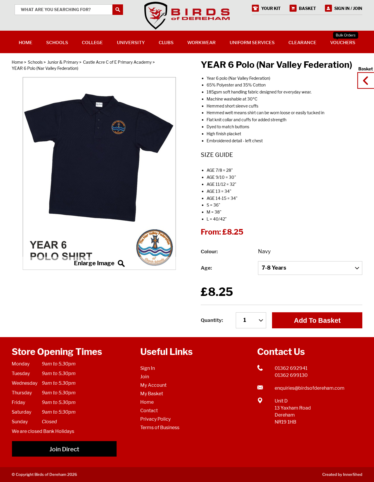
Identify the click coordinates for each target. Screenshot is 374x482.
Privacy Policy (155, 419)
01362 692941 (291, 368)
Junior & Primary (62, 62)
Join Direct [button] (64, 449)
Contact (149, 410)
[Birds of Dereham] (187, 16)
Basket (364, 75)
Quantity (211, 320)
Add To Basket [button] (317, 320)
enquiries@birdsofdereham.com (309, 388)
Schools (35, 62)
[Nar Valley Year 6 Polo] (99, 173)
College (92, 42)
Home (17, 62)
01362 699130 (291, 375)
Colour (209, 251)
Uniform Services (252, 42)
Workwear (201, 42)
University (131, 42)
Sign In (147, 368)
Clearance (302, 42)
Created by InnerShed (342, 474)
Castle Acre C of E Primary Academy (117, 62)
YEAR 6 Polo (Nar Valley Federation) (45, 68)
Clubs (166, 42)
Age (206, 268)
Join (144, 376)
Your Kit (271, 8)
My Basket (151, 393)
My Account (153, 385)
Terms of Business (159, 427)
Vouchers (342, 42)
